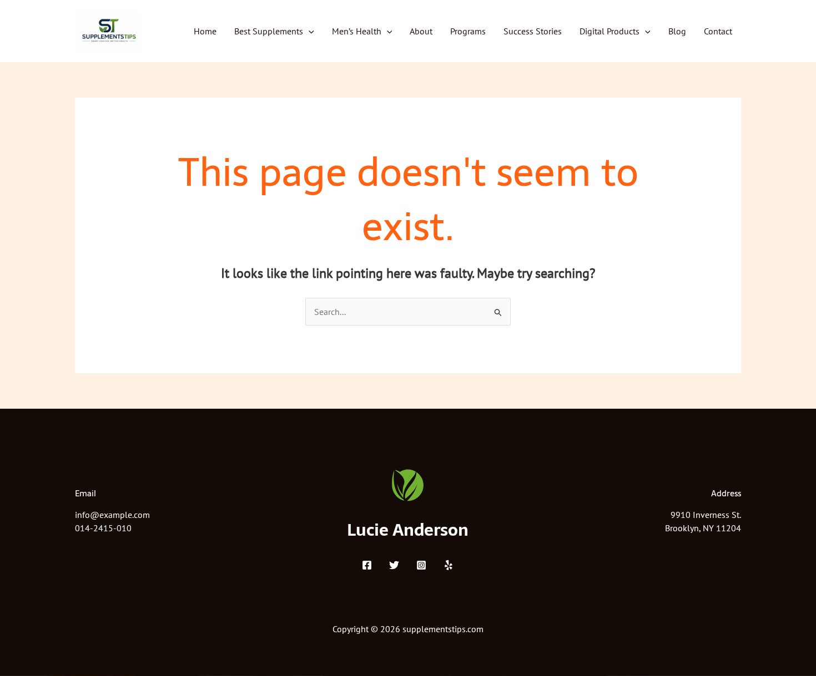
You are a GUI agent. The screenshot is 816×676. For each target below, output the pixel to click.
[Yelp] (449, 565)
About (421, 31)
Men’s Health (356, 31)
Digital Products (609, 31)
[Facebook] (367, 565)
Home (205, 31)
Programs (468, 31)
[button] (308, 31)
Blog (677, 31)
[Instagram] (421, 565)
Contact (718, 31)
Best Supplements (268, 31)
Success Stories (532, 31)
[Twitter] (394, 565)
